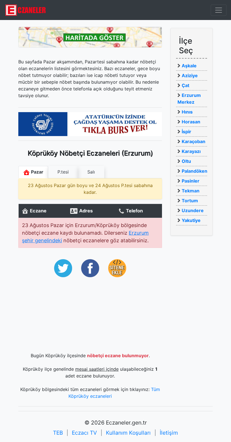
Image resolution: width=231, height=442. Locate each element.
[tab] (63, 172)
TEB (58, 432)
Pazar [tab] (36, 172)
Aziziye (190, 75)
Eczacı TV (84, 432)
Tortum (190, 200)
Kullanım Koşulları (128, 432)
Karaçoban (193, 141)
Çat (185, 85)
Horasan (191, 122)
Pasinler (190, 181)
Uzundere (193, 210)
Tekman (190, 191)
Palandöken (194, 171)
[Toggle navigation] (218, 10)
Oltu (186, 161)
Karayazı (191, 151)
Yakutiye (191, 220)
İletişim (169, 432)
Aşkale (189, 65)
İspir (186, 131)
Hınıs (187, 112)
